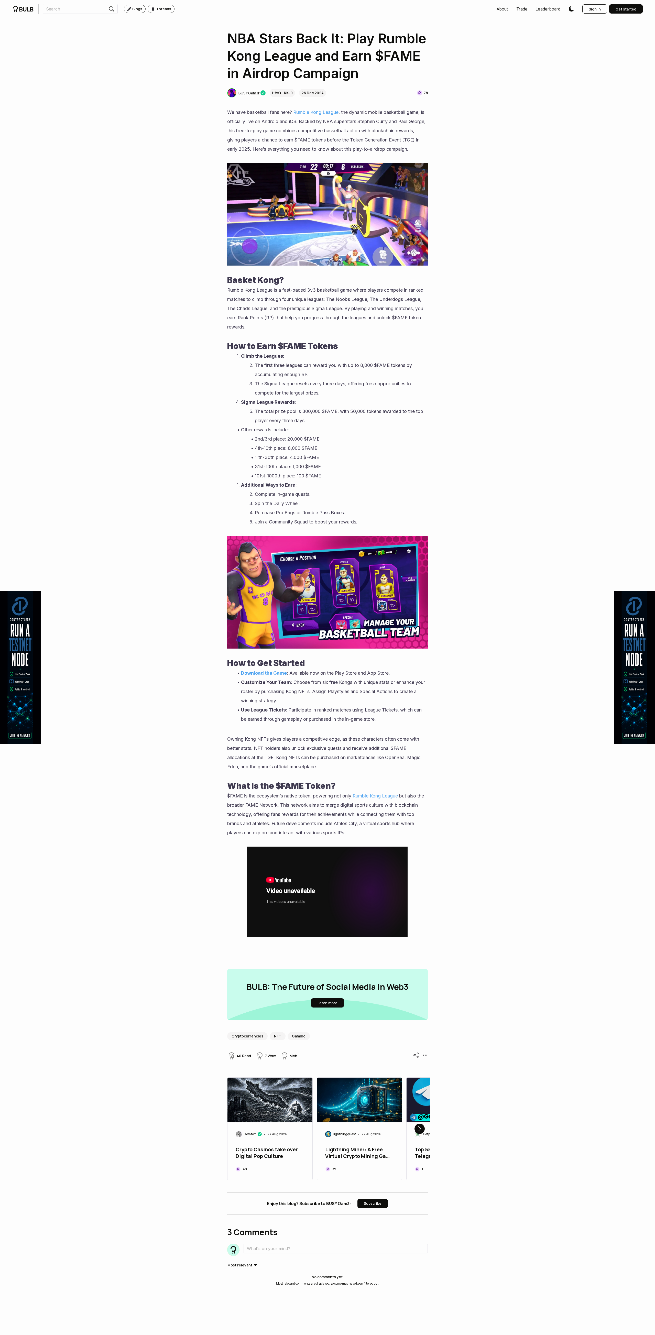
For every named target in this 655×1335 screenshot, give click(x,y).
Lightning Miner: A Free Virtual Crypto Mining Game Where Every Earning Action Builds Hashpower (359, 1153)
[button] (502, 9)
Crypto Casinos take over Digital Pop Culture (267, 1152)
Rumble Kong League (316, 112)
